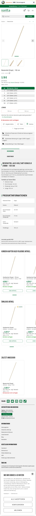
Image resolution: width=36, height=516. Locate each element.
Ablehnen (18, 510)
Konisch (16, 222)
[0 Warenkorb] (28, 10)
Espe (15, 200)
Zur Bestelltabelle (7, 117)
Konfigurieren (18, 505)
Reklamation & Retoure (6, 432)
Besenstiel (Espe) (8, 384)
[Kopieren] (9, 73)
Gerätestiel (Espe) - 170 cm (12, 278)
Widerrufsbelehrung (6, 453)
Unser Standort (5, 434)
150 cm (16, 228)
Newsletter (4, 439)
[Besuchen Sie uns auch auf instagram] (20, 401)
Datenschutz (4, 450)
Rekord (16, 205)
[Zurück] (3, 40)
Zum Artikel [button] (13, 290)
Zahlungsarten (4, 427)
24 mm (16, 210)
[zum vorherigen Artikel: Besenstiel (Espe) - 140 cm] (29, 21)
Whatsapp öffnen (7, 414)
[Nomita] (5, 10)
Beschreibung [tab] (10, 151)
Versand (13, 82)
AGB (2, 455)
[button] (13, 265)
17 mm (15, 216)
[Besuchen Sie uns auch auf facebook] (8, 401)
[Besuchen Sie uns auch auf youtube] (12, 401)
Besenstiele (10, 21)
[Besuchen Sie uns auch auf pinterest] (16, 401)
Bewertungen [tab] (10, 156)
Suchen (29, 16)
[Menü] (33, 10)
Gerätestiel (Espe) (9, 328)
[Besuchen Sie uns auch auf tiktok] (25, 401)
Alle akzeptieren (18, 499)
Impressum (4, 448)
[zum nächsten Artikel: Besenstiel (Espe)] (33, 21)
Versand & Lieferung (6, 429)
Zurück (3, 21)
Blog (2, 437)
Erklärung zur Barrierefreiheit (8, 458)
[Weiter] (32, 40)
